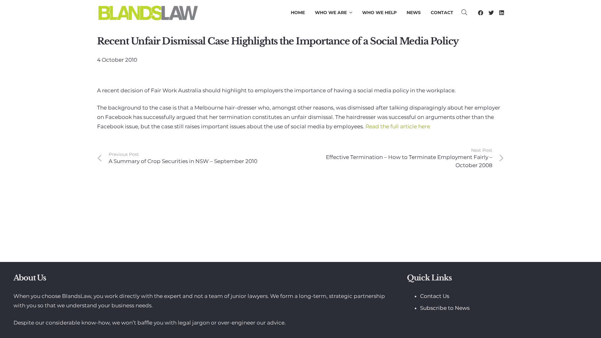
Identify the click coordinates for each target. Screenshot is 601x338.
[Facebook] (480, 12)
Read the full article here (397, 126)
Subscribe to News (445, 308)
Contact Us (434, 296)
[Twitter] (491, 12)
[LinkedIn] (501, 12)
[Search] (464, 12)
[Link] (148, 12)
